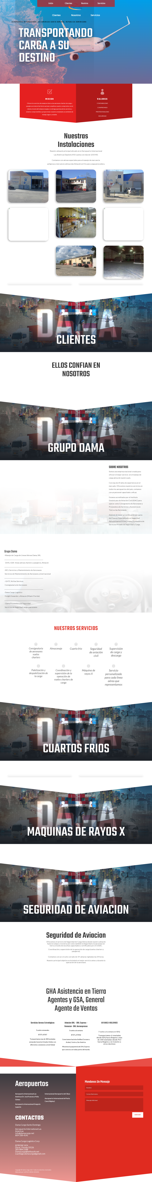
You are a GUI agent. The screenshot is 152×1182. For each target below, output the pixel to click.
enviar (138, 1115)
